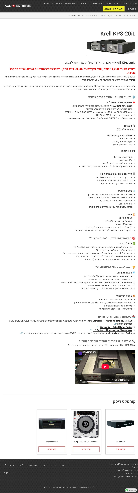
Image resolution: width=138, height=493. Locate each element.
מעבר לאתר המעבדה (113, 8)
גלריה (46, 3)
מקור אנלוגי (97, 3)
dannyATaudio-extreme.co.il (126, 476)
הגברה (124, 3)
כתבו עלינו (57, 3)
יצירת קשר (131, 8)
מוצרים (133, 3)
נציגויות (65, 465)
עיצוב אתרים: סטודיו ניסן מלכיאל (55, 487)
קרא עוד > (120, 449)
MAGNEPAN (71, 3)
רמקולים (84, 3)
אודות (53, 465)
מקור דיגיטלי (112, 3)
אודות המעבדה (37, 465)
